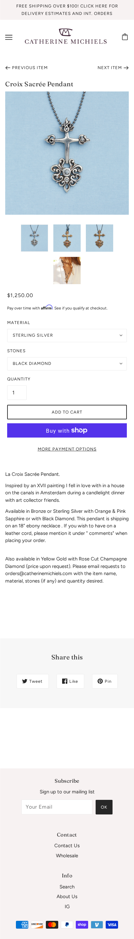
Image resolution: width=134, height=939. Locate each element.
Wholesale (67, 856)
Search (67, 887)
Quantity (17, 379)
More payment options (67, 449)
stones (16, 350)
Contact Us (67, 846)
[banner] (65, 37)
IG (67, 906)
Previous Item (30, 67)
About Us (67, 896)
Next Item (110, 67)
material (18, 322)
